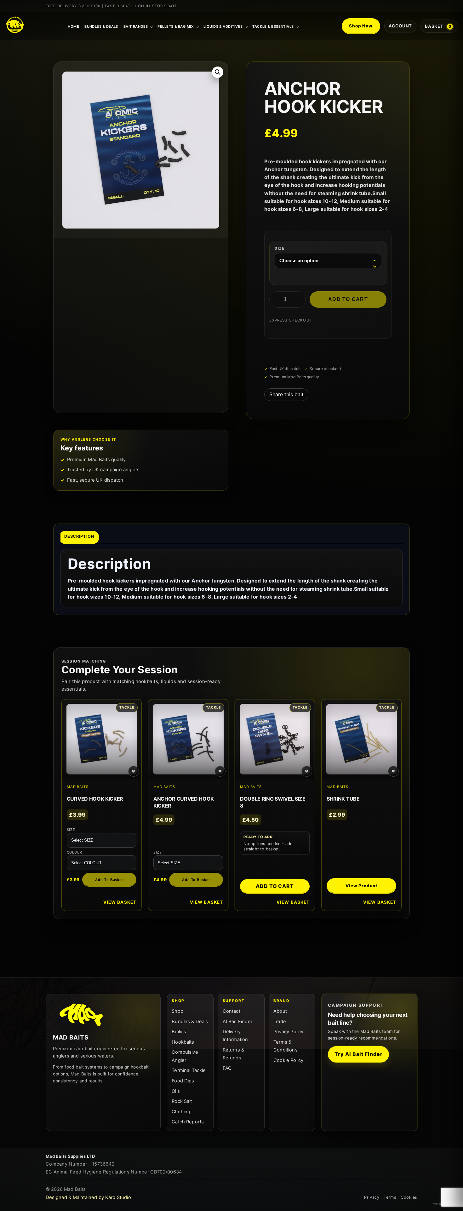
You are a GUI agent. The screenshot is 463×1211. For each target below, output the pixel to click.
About (280, 1011)
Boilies (179, 1031)
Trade (279, 1021)
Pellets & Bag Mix (175, 26)
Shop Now (361, 25)
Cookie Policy (288, 1060)
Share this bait (286, 394)
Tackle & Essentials (273, 26)
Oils (176, 1091)
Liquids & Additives (223, 26)
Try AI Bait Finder (358, 1054)
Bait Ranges (135, 26)
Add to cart (348, 299)
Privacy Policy (288, 1031)
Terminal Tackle (189, 1070)
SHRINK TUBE (343, 799)
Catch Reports (188, 1122)
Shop (177, 1011)
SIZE (279, 248)
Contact (231, 1011)
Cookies (409, 1197)
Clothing (181, 1112)
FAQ (227, 1068)
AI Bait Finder (237, 1021)
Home (73, 26)
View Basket (119, 902)
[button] (217, 72)
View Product (361, 885)
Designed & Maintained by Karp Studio (88, 1197)
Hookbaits (183, 1042)
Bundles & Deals (101, 26)
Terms (390, 1197)
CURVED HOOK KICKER (95, 799)
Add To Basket (109, 880)
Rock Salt (182, 1101)
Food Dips (183, 1081)
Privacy (371, 1197)
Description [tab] (79, 536)
